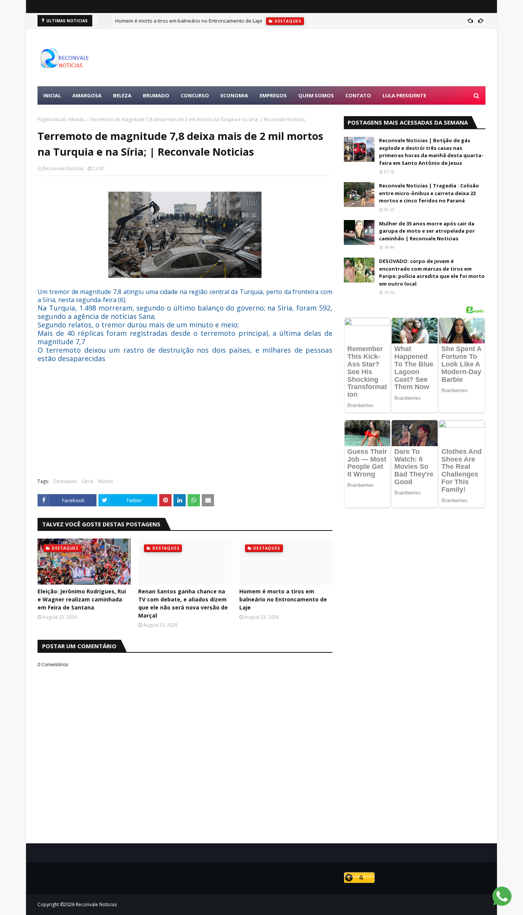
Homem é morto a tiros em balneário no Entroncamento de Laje (283, 599)
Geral (87, 481)
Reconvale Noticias (63, 168)
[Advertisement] (346, 57)
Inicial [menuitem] (52, 95)
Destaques (65, 481)
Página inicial (51, 119)
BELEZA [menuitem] (122, 95)
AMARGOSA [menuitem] (86, 95)
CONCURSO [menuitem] (195, 95)
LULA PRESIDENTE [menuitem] (404, 95)
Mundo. (77, 119)
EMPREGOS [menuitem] (273, 95)
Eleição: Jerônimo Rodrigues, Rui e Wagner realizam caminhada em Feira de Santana (82, 599)
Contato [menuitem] (358, 95)
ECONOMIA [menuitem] (234, 95)
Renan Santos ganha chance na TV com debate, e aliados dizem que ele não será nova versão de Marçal (183, 603)
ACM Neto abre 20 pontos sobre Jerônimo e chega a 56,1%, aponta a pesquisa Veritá (213, 24)
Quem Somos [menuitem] (316, 95)
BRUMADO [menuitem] (156, 95)
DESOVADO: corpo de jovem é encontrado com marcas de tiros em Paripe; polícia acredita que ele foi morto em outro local (432, 272)
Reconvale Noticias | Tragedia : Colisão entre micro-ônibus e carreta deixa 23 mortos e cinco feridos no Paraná (429, 193)
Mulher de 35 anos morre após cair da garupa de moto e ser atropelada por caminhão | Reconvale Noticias (427, 231)
